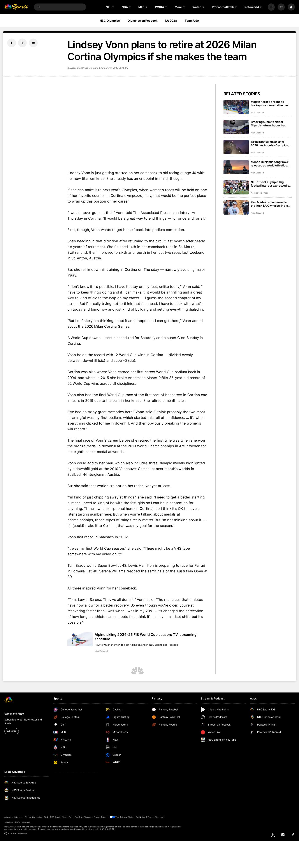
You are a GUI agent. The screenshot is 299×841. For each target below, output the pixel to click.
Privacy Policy (100, 817)
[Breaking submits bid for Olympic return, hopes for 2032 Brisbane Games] (236, 127)
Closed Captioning (33, 817)
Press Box (73, 817)
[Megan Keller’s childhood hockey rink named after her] (236, 107)
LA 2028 (171, 20)
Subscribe (11, 731)
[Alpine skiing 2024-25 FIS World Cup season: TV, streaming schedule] (80, 639)
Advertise (8, 817)
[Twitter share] (22, 42)
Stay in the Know (14, 713)
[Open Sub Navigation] (113, 7)
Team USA (192, 20)
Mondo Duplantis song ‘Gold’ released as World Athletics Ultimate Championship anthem (270, 163)
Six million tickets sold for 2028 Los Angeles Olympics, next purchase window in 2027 (270, 143)
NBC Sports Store (58, 817)
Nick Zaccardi (101, 651)
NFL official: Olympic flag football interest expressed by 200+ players (271, 183)
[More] (271, 7)
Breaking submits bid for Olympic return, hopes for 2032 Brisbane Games (268, 123)
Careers (19, 817)
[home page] (16, 7)
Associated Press (79, 68)
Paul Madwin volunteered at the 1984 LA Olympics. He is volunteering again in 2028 (269, 203)
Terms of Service (155, 817)
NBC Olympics (110, 20)
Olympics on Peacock (143, 20)
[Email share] (33, 42)
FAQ (46, 817)
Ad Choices (86, 817)
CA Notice (140, 817)
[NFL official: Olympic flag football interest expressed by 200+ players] (236, 187)
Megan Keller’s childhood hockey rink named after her (269, 103)
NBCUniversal (23, 822)
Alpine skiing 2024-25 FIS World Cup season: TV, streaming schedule (146, 636)
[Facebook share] (11, 42)
